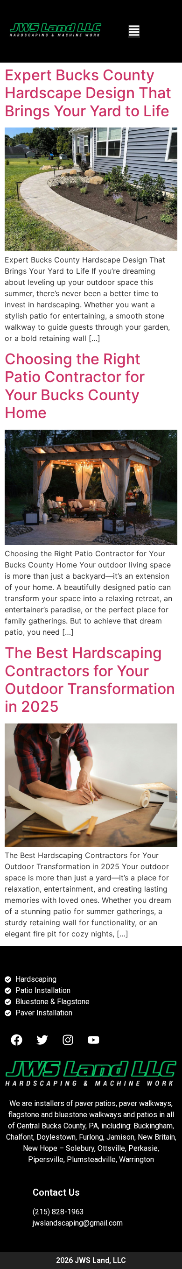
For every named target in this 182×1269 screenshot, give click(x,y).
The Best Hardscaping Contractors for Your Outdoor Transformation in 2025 (90, 680)
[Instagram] (67, 1039)
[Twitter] (42, 1039)
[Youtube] (93, 1039)
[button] (134, 31)
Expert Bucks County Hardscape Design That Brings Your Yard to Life (88, 93)
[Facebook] (16, 1039)
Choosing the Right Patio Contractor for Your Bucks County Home (75, 386)
